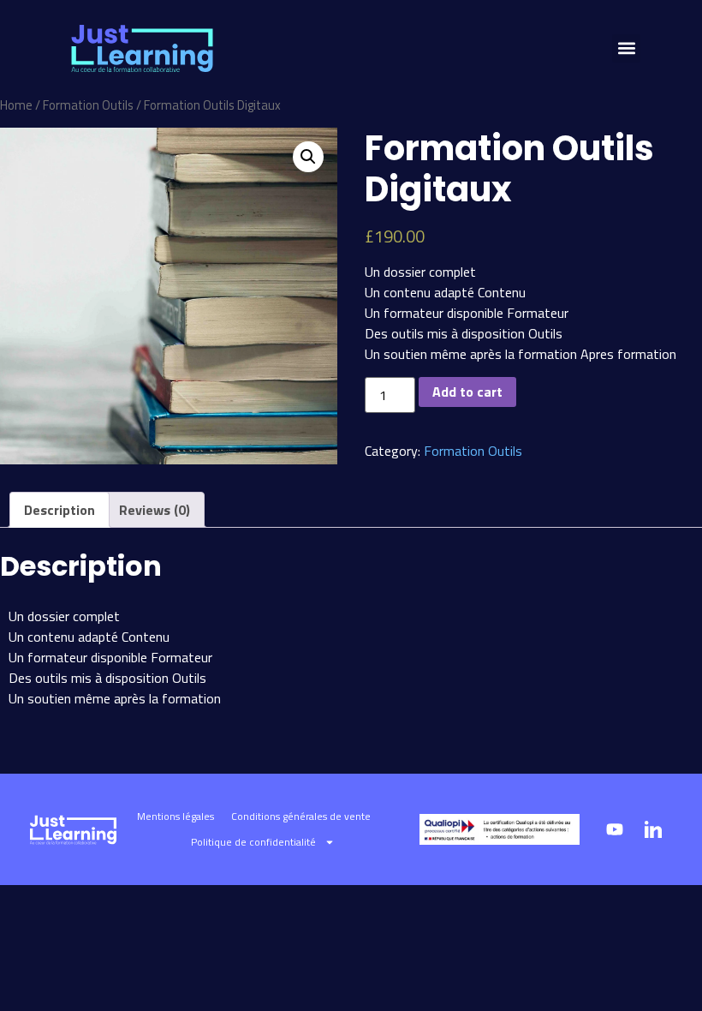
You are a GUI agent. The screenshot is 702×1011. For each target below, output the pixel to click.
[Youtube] (615, 829)
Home (16, 105)
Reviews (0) (154, 510)
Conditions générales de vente (301, 816)
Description (59, 510)
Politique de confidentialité (253, 842)
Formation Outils (88, 105)
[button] (626, 48)
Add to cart (467, 391)
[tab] (59, 510)
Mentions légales (175, 816)
